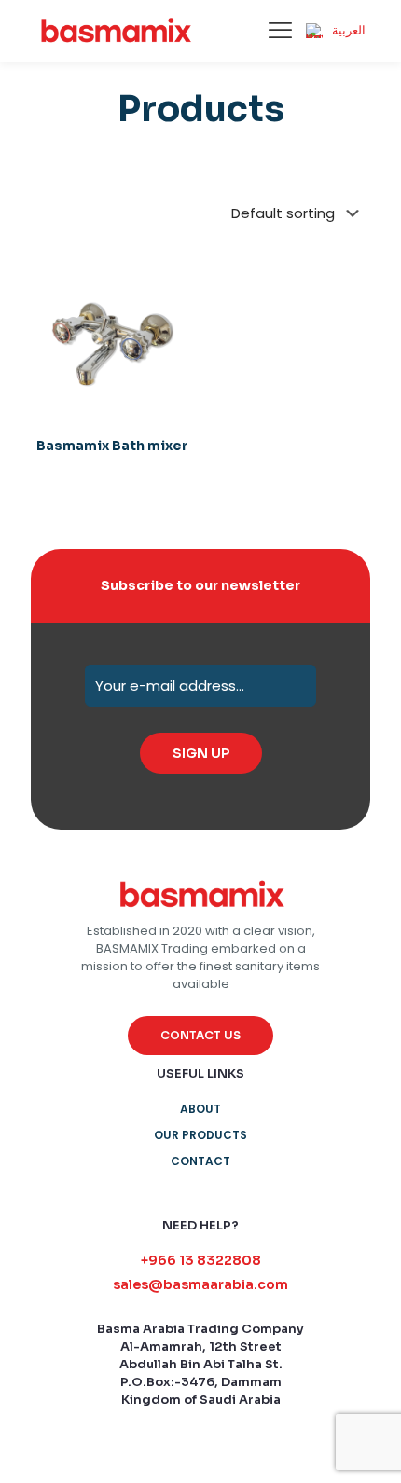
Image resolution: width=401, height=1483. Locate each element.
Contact (200, 1161)
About (200, 1109)
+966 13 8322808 (201, 1260)
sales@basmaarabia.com (200, 1284)
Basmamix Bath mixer (111, 445)
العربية (349, 30)
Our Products (200, 1135)
